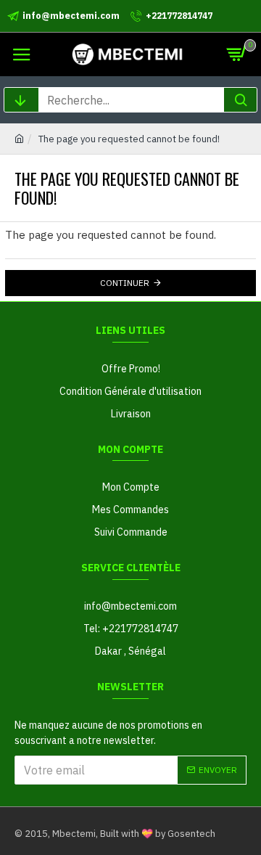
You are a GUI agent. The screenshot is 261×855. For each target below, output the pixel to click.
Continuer (124, 282)
